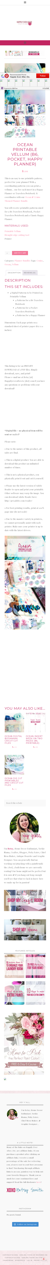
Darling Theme (28, 1258)
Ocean (8, 264)
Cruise (40, 260)
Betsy (10, 848)
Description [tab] (14, 273)
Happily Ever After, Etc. (25, 23)
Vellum (15, 264)
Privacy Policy (40, 1260)
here (39, 1182)
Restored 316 (41, 1255)
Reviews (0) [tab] (29, 273)
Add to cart (20, 253)
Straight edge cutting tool (17, 235)
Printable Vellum (13, 231)
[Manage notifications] (44, 1259)
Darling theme (26, 1255)
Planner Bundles (22, 260)
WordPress (20, 1260)
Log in (29, 1260)
